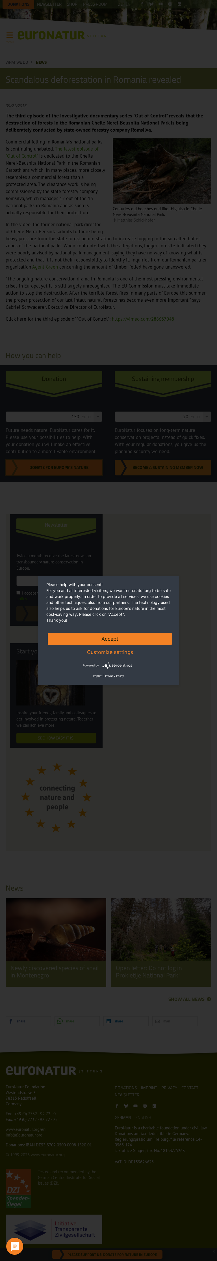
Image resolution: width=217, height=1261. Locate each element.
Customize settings (110, 652)
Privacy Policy (114, 675)
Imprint (98, 675)
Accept (109, 639)
